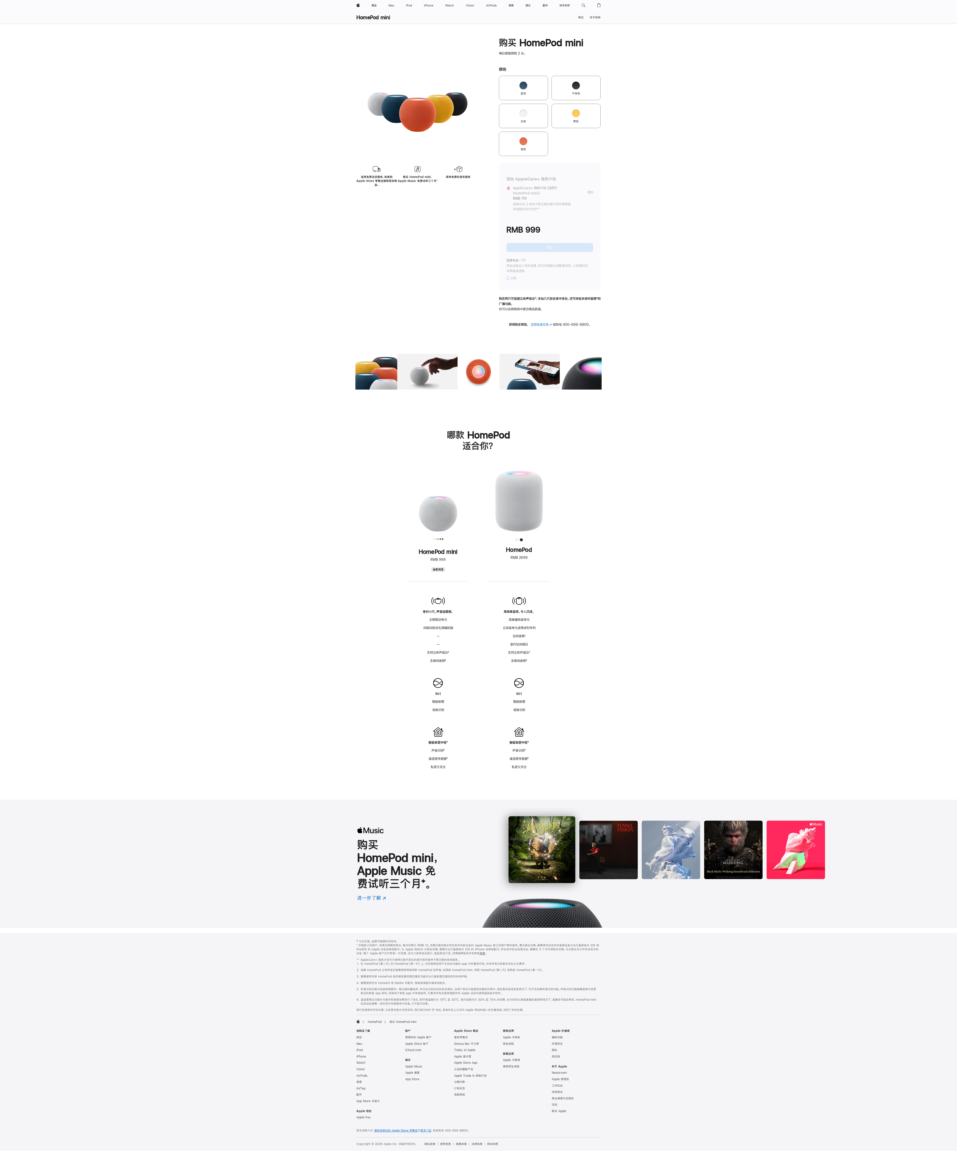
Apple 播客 (412, 1072)
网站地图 (492, 1144)
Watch (360, 1062)
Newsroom (559, 1072)
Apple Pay (363, 1117)
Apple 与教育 (511, 1060)
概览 (581, 17)
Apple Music (413, 1066)
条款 (482, 953)
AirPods (361, 1075)
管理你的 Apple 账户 (418, 1037)
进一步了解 (371, 898)
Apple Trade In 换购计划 (470, 1075)
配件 (359, 1094)
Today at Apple (465, 1050)
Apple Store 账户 (416, 1043)
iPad (359, 1050)
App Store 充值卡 (368, 1101)
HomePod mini (373, 17)
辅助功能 (557, 1037)
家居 (359, 1081)
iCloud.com (413, 1050)
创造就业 (557, 1091)
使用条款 (445, 1144)
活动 (554, 1104)
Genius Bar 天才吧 (466, 1043)
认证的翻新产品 (463, 1069)
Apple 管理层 (560, 1079)
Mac (359, 1043)
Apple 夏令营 (462, 1056)
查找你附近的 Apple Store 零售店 (396, 1130)
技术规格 (595, 17)
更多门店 (425, 1130)
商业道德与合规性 (563, 1098)
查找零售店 (461, 1037)
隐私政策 (429, 1144)
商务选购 (508, 1043)
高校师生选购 (511, 1066)
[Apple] (358, 1021)
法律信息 (477, 1144)
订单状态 (459, 1088)
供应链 (556, 1056)
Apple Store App (465, 1062)
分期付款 (459, 1081)
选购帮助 (459, 1094)
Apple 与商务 (511, 1037)
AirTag (360, 1088)
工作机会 (557, 1085)
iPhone (361, 1056)
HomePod (375, 1021)
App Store (412, 1079)
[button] (583, 5)
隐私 (554, 1050)
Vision (360, 1069)
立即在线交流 (541, 324)
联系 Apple (559, 1111)
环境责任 (557, 1043)
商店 (359, 1037)
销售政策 (461, 1144)
